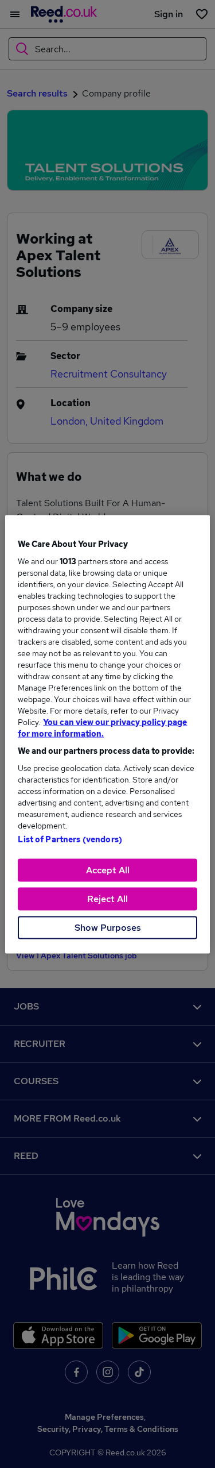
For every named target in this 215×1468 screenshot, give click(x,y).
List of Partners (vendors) (70, 839)
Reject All (107, 898)
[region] (107, 734)
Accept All (108, 870)
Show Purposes (108, 927)
